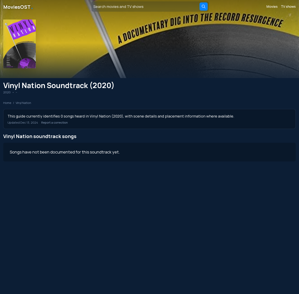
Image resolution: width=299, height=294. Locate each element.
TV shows (288, 6)
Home (7, 103)
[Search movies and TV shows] (204, 6)
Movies (272, 6)
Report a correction (54, 122)
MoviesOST (18, 6)
